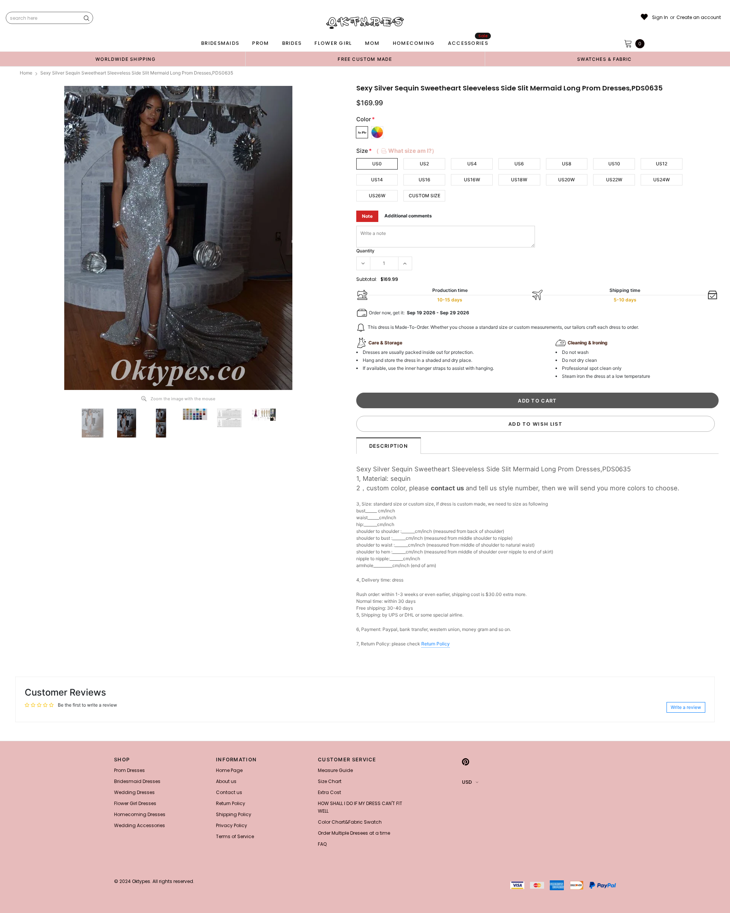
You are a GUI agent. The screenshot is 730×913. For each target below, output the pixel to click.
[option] (125, 59)
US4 (472, 163)
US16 (424, 179)
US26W (377, 195)
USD (467, 782)
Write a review (686, 707)
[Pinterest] (465, 762)
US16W (472, 179)
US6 (519, 163)
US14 (377, 179)
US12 (661, 163)
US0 (377, 163)
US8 (566, 163)
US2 (424, 163)
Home (26, 73)
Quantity (365, 251)
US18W (519, 179)
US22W (614, 179)
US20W (566, 179)
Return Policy (435, 644)
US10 (614, 163)
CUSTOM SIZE (424, 195)
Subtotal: (366, 279)
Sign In (660, 17)
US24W (661, 179)
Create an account (698, 17)
